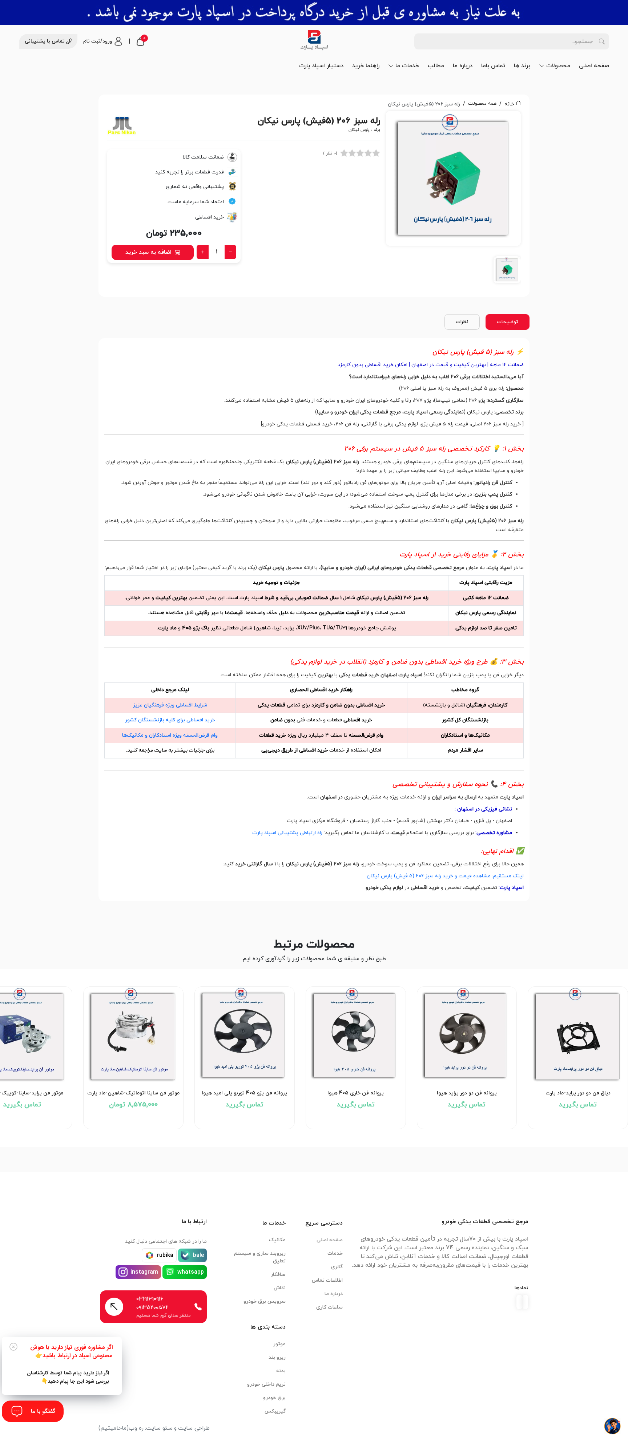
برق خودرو (274, 1397)
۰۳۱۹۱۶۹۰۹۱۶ (149, 1299)
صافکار (278, 1274)
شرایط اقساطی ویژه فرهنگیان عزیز (170, 705)
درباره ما (462, 66)
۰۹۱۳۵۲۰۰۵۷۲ (152, 1308)
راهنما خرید (365, 66)
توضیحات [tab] (507, 322)
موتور (279, 1344)
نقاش (280, 1288)
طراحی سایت (194, 1428)
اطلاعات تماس (327, 1280)
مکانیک (277, 1240)
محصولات (558, 66)
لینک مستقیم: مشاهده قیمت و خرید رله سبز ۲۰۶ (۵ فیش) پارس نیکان (445, 876)
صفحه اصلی (594, 66)
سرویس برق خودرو (264, 1301)
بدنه (281, 1370)
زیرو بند (277, 1357)
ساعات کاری (329, 1307)
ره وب (136, 1428)
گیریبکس (275, 1411)
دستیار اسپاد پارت (321, 66)
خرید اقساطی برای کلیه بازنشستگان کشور (170, 720)
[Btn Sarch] (602, 41)
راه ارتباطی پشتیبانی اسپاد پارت (287, 832)
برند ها (522, 66)
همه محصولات (482, 103)
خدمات (335, 1253)
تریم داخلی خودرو (266, 1384)
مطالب (436, 66)
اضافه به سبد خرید (148, 252)
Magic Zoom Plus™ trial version (419, 119)
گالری (337, 1266)
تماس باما (493, 66)
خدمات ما (407, 66)
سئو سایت (159, 1428)
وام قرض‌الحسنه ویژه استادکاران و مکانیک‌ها (170, 735)
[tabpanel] (453, 199)
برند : (364, 130)
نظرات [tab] (462, 322)
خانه (509, 104)
